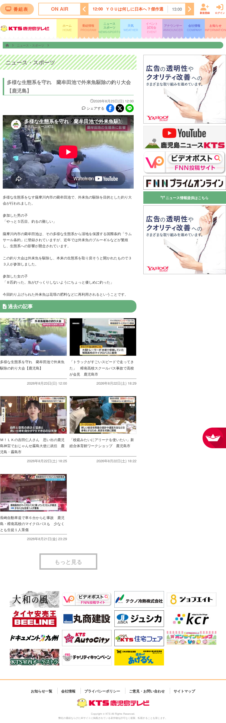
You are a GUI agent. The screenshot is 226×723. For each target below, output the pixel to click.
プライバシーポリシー (102, 690)
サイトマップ (184, 690)
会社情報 (194, 27)
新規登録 (205, 12)
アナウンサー (173, 27)
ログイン (220, 12)
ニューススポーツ (109, 27)
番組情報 (88, 27)
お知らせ (215, 27)
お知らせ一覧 (41, 690)
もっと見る (68, 562)
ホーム (67, 27)
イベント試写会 (152, 27)
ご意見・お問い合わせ (147, 690)
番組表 (21, 9)
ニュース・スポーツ (31, 45)
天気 (130, 27)
